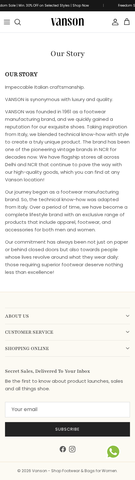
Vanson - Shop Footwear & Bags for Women (74, 470)
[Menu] (7, 22)
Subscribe (67, 429)
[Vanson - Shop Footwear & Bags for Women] (67, 21)
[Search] (21, 22)
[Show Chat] (115, 451)
